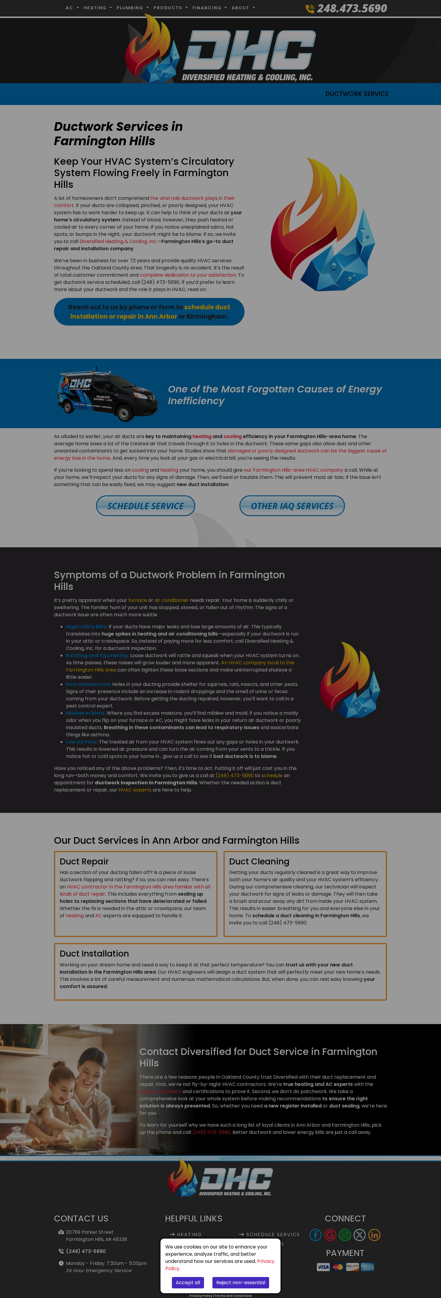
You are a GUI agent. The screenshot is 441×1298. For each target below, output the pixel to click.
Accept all (188, 1282)
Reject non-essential (240, 1282)
